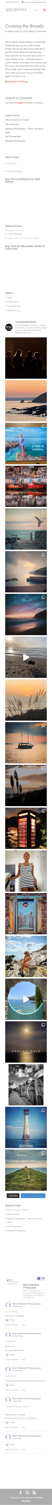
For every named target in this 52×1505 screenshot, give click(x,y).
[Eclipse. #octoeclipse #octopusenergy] (26, 358)
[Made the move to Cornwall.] (26, 1170)
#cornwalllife (19, 1316)
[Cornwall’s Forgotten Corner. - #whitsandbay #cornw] (26, 1042)
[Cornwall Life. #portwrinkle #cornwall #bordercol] (26, 443)
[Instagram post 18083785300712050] (26, 871)
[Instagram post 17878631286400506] (26, 828)
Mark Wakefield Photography (26, 1304)
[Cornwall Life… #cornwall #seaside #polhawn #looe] (26, 486)
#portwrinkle (10, 1346)
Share (23, 1325)
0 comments (40, 31)
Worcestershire (12, 124)
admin (11, 31)
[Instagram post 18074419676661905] (26, 529)
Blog (31, 31)
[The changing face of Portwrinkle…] (26, 614)
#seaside (17, 1381)
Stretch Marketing (14, 171)
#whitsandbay (11, 1415)
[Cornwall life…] (26, 1127)
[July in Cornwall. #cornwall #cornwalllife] (26, 400)
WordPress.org (13, 310)
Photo (12, 1320)
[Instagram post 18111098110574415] (26, 742)
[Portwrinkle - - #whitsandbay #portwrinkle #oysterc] (26, 785)
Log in (9, 297)
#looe (32, 1381)
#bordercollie (19, 1350)
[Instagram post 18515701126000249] (26, 999)
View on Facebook (11, 1325)
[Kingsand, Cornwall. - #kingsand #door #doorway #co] (26, 913)
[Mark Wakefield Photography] (12, 1282)
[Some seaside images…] (26, 571)
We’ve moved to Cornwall (16, 120)
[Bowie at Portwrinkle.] (26, 657)
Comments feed (14, 306)
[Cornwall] (26, 700)
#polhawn (25, 1381)
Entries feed (12, 302)
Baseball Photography (15, 141)
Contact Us (12, 163)
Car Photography (13, 136)
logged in (21, 103)
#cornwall (9, 1316)
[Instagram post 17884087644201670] (26, 1084)
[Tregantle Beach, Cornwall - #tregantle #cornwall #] (26, 956)
